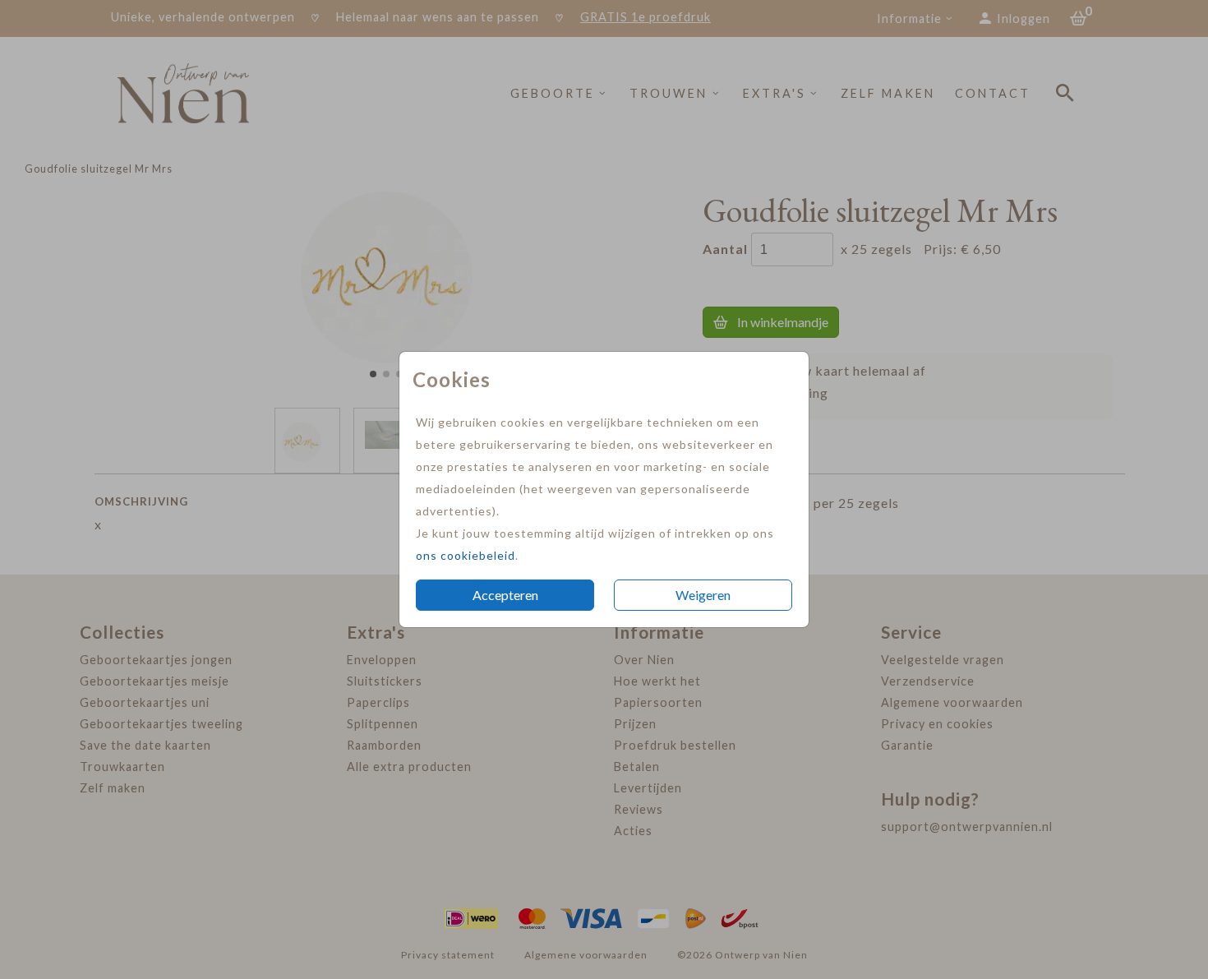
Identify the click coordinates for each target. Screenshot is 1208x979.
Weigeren (703, 595)
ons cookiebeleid (465, 555)
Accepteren (505, 595)
